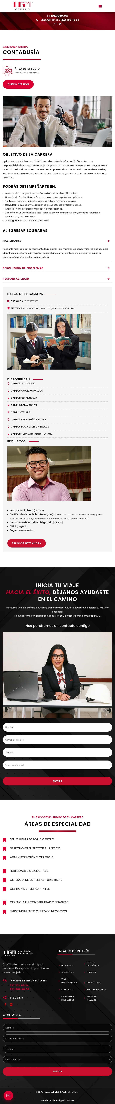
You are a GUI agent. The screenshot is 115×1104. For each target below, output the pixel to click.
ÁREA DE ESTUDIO (27, 69)
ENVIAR (57, 781)
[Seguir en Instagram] (60, 24)
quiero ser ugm (18, 84)
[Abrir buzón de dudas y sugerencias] (8, 1095)
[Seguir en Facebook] (55, 24)
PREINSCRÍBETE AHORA (26, 543)
